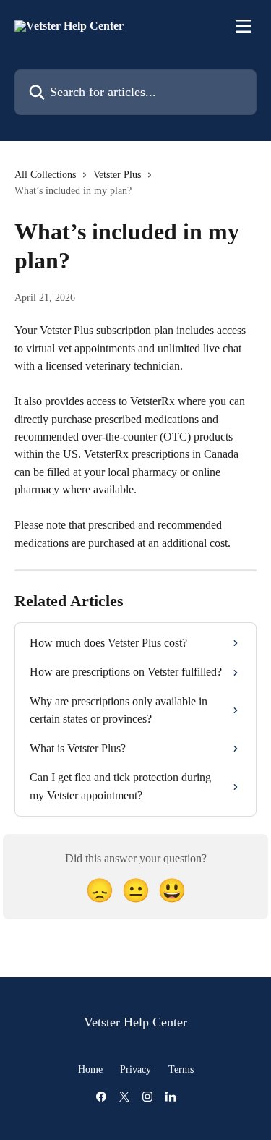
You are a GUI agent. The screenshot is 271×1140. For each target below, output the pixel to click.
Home (90, 1069)
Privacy (135, 1069)
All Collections (45, 174)
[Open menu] (244, 26)
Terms (181, 1069)
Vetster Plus (117, 174)
